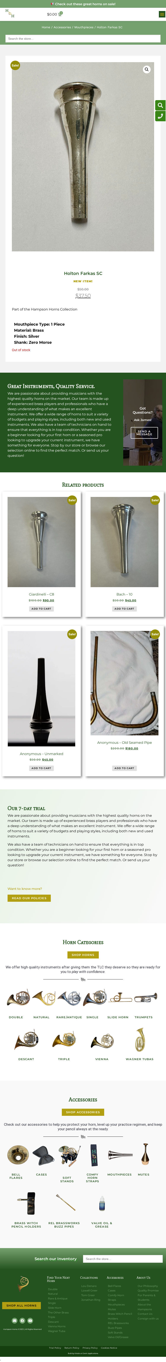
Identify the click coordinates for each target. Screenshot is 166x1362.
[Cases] (44, 1155)
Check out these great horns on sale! (84, 4)
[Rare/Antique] (69, 998)
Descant (26, 1059)
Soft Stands (67, 1179)
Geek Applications (90, 1353)
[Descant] (26, 1040)
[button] (162, 14)
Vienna (102, 1059)
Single (92, 1017)
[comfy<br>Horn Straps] (95, 1155)
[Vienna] (102, 1040)
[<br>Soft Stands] (69, 1155)
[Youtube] (30, 1321)
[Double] (18, 998)
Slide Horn (118, 1017)
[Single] (95, 998)
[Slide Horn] (120, 998)
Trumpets (144, 1017)
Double (16, 1017)
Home (46, 27)
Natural (42, 1017)
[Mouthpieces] (120, 1155)
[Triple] (64, 1040)
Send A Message (144, 433)
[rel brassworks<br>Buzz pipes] (64, 1204)
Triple (64, 1059)
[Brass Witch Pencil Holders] (26, 1204)
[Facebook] (22, 1321)
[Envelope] (15, 1321)
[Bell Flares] (18, 1155)
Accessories (62, 27)
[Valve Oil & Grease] (102, 1204)
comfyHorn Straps (92, 1178)
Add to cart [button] (41, 608)
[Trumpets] (146, 998)
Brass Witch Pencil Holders (26, 1224)
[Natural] (44, 998)
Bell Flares (16, 1176)
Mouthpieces (83, 27)
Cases (41, 1174)
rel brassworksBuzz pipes (64, 1224)
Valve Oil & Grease (101, 1224)
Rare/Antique (69, 1017)
